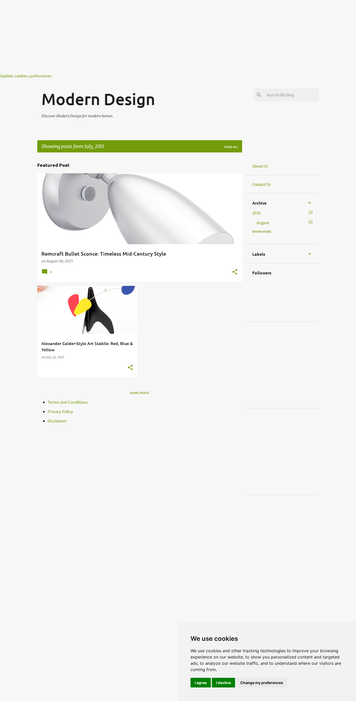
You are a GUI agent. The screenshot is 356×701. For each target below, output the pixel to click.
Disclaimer (57, 420)
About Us (260, 166)
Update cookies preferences (26, 75)
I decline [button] (223, 682)
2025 (256, 213)
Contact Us (261, 184)
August (262, 222)
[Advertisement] (156, 36)
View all (231, 147)
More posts (139, 393)
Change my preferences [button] (261, 682)
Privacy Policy (60, 411)
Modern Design (98, 99)
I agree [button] (201, 682)
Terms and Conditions (68, 401)
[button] (235, 272)
